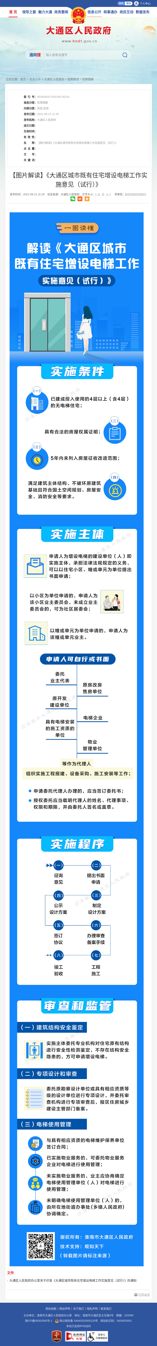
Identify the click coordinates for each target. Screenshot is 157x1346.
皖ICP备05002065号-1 (38, 1320)
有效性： (30, 137)
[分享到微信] (72, 198)
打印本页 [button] (144, 1294)
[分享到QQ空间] (87, 198)
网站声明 (64, 1308)
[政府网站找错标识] (75, 1336)
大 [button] (98, 194)
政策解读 (73, 79)
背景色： (119, 194)
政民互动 (126, 12)
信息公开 (94, 12)
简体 (121, 3)
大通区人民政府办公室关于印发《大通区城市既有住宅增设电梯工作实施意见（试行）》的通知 (73, 1280)
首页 (23, 79)
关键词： (30, 160)
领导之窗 (29, 12)
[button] (126, 194)
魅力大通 (45, 12)
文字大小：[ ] (96, 194)
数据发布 (143, 12)
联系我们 (106, 1308)
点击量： (30, 148)
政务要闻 (61, 12)
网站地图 (51, 1308)
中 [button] (103, 194)
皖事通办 (110, 12)
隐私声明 (92, 1308)
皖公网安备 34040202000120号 (78, 1320)
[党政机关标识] (56, 1336)
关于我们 (78, 1308)
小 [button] (107, 194)
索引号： (30, 96)
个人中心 (145, 3)
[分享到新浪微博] (80, 198)
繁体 (128, 3)
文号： (30, 154)
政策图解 (88, 79)
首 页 (13, 12)
